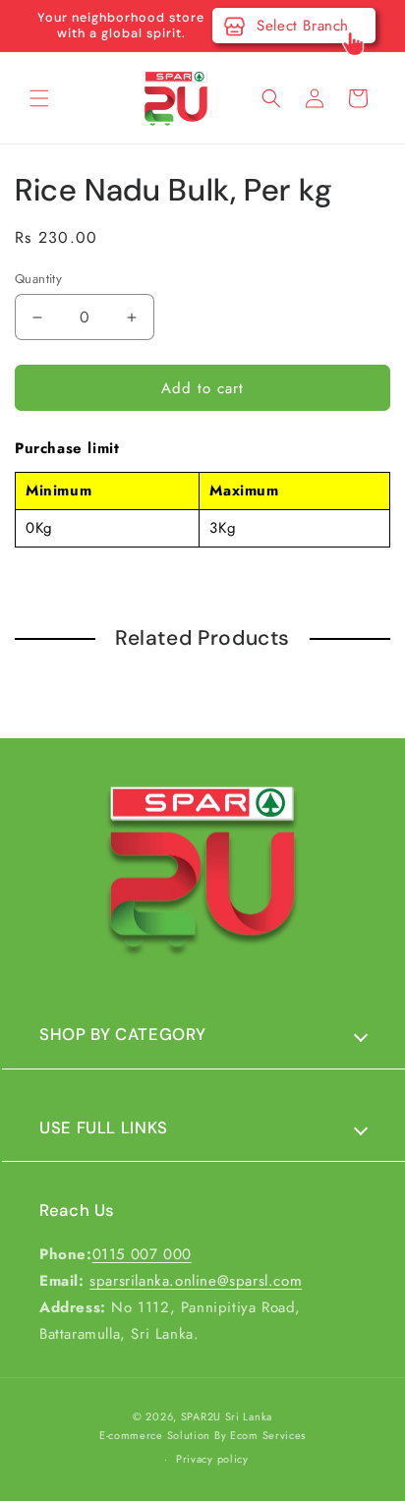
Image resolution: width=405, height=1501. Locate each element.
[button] (39, 98)
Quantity (38, 278)
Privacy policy (212, 1459)
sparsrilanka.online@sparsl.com (195, 1281)
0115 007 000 (142, 1254)
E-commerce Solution (154, 1435)
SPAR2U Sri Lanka (226, 1416)
